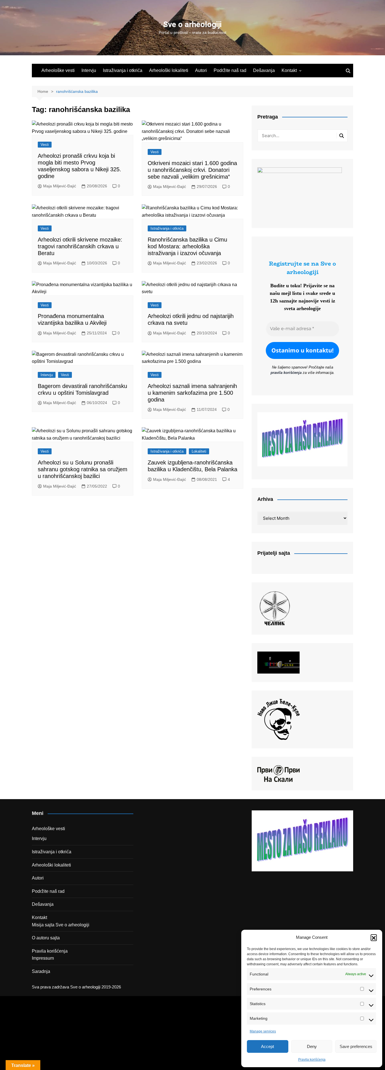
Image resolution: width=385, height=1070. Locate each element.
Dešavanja (264, 70)
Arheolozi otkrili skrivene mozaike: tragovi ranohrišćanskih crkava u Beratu (80, 246)
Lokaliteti (199, 451)
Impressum (43, 958)
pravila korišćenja (286, 372)
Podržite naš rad (230, 70)
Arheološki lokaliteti (168, 70)
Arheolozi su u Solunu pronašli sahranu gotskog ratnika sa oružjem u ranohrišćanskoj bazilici (82, 469)
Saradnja (41, 971)
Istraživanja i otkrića (122, 70)
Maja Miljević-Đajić (59, 186)
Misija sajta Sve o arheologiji (60, 924)
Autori (201, 70)
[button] (374, 937)
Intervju (88, 70)
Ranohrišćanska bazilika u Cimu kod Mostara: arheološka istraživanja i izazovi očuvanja (187, 246)
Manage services (263, 1031)
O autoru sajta (46, 937)
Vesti (45, 144)
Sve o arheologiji (192, 24)
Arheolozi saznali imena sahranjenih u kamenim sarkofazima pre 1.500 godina (192, 393)
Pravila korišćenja (312, 1060)
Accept (267, 1046)
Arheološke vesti (58, 70)
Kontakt (289, 70)
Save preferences (356, 1046)
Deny (312, 1046)
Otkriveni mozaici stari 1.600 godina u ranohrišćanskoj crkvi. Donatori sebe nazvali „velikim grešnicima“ (192, 170)
